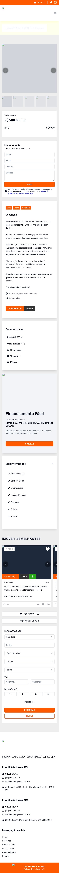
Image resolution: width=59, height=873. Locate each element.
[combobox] (29, 636)
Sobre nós (6, 841)
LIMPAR (29, 716)
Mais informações (16, 463)
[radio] (10, 694)
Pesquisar (29, 710)
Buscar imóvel (8, 848)
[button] (5, 70)
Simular (29, 444)
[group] (29, 694)
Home (4, 837)
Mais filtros (29, 702)
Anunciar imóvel (9, 852)
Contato (5, 856)
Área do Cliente (9, 845)
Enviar (29, 184)
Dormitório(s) (10, 689)
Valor (6, 677)
